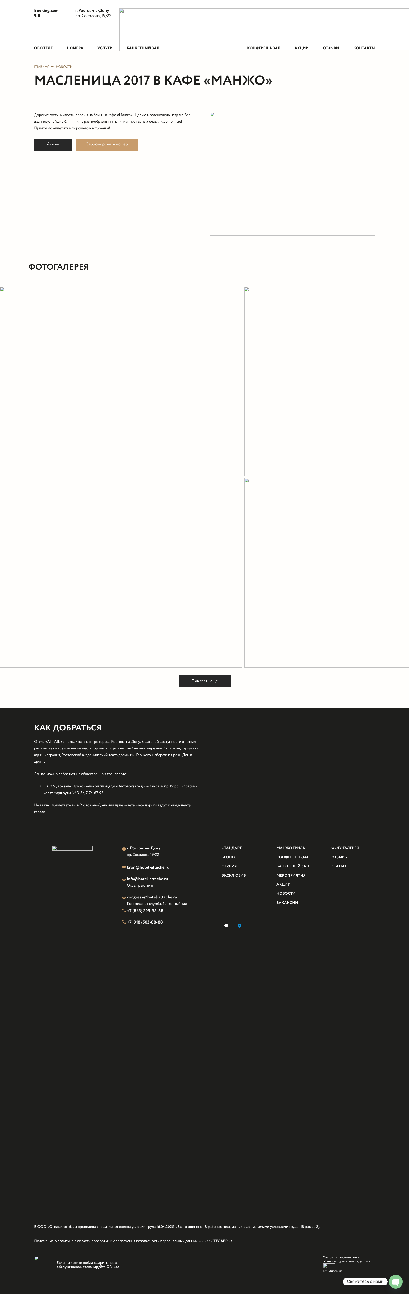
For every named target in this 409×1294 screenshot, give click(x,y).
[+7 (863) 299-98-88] (124, 911)
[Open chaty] (396, 1282)
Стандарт (232, 848)
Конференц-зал (293, 857)
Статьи (338, 866)
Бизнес (229, 857)
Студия (229, 866)
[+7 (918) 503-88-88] (124, 922)
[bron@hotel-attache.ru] (124, 867)
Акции (283, 885)
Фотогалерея (345, 848)
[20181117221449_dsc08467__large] (121, 477)
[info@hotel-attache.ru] (124, 880)
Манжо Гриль (290, 848)
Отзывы (339, 857)
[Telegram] (239, 925)
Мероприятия (291, 876)
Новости (64, 67)
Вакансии (287, 903)
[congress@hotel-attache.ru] (124, 898)
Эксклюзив (234, 876)
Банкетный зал (292, 866)
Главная (41, 67)
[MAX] (226, 925)
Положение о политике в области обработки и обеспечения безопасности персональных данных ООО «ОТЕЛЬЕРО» (133, 1241)
